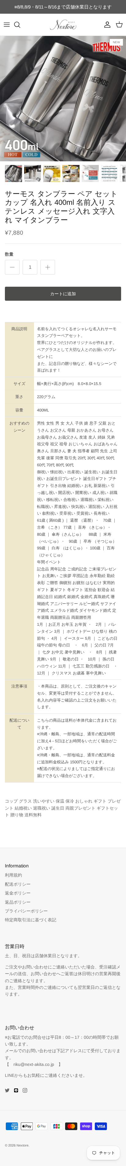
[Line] (16, 1090)
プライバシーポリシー (26, 911)
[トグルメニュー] (6, 24)
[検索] (20, 24)
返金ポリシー (18, 893)
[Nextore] (63, 25)
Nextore (22, 1145)
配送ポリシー (18, 884)
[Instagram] (25, 1090)
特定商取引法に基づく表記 (30, 919)
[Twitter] (7, 1090)
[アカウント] (106, 24)
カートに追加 (63, 293)
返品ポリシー (18, 902)
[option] (63, 98)
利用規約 (13, 875)
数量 (9, 254)
